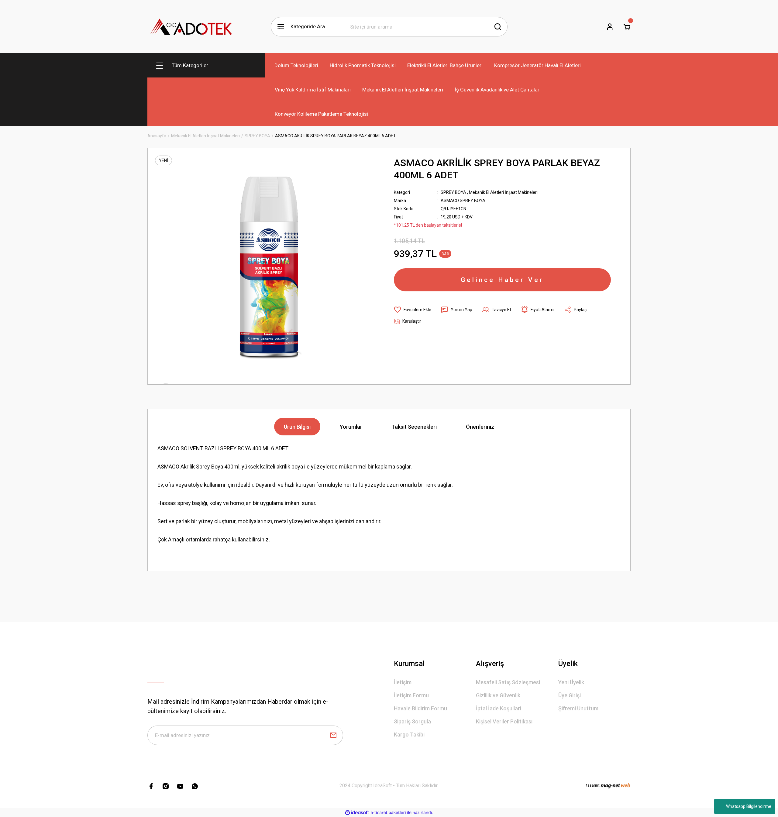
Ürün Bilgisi (297, 427)
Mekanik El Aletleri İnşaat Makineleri (503, 192)
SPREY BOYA (453, 192)
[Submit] (333, 735)
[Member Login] (610, 26)
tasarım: (593, 785)
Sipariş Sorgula (412, 721)
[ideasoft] (357, 812)
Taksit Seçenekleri (414, 427)
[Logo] (191, 26)
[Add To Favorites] (412, 309)
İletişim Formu (411, 695)
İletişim (402, 682)
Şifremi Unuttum (578, 708)
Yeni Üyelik (571, 682)
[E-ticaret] (388, 812)
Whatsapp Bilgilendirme (748, 806)
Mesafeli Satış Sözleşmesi (508, 682)
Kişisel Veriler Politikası (504, 721)
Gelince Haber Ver (502, 279)
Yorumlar (351, 427)
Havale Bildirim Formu (420, 708)
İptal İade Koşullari (498, 708)
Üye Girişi (569, 695)
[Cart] (627, 26)
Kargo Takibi (409, 734)
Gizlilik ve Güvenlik (498, 695)
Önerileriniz (480, 427)
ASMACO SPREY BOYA (463, 200)
